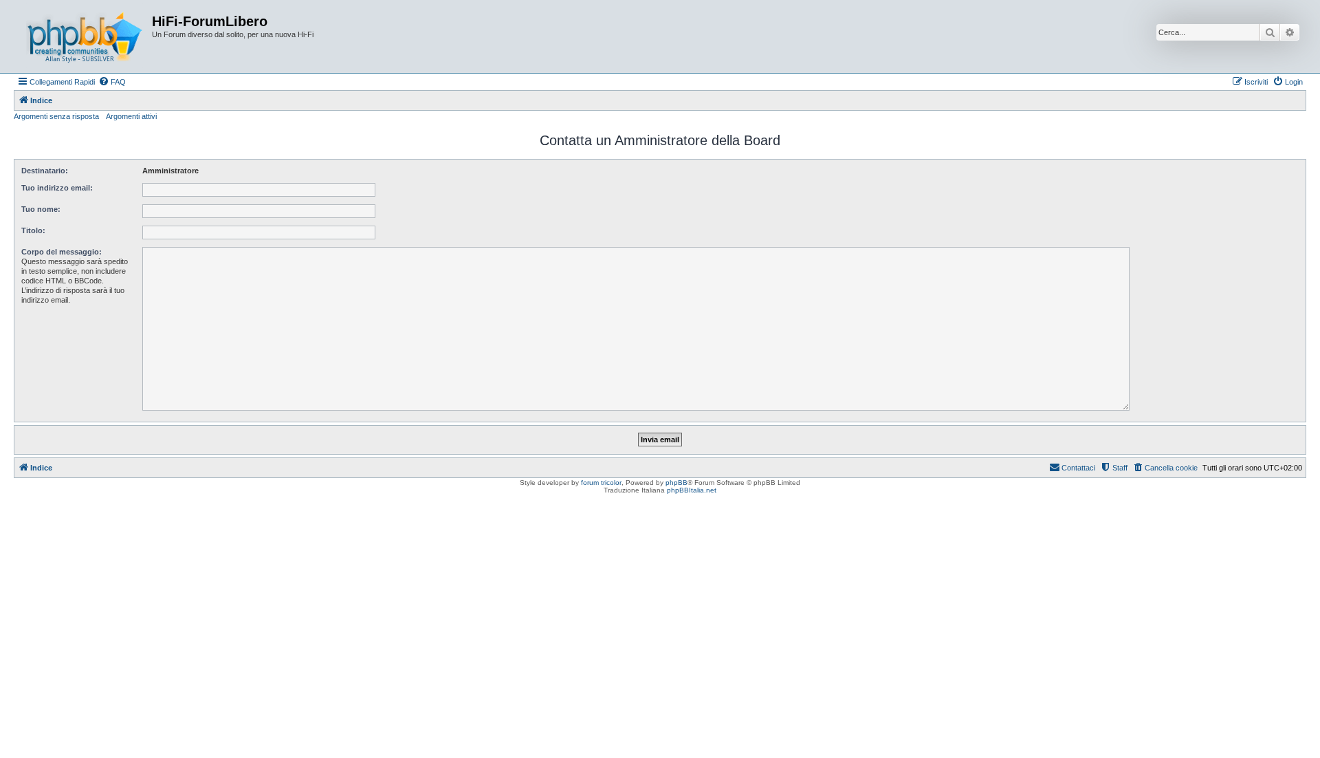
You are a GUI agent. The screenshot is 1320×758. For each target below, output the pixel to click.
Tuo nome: (40, 209)
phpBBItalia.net (691, 490)
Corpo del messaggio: (61, 252)
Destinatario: (44, 170)
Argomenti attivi (131, 116)
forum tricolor (601, 482)
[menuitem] (112, 82)
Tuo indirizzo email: (57, 188)
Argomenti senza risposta (56, 116)
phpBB (677, 482)
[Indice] (84, 36)
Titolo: (33, 230)
